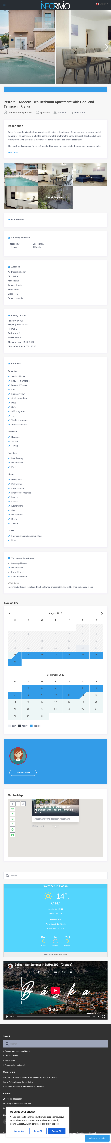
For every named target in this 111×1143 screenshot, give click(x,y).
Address (15, 266)
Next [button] (106, 48)
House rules (10, 1060)
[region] (37, 1122)
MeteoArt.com (60, 954)
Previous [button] (4, 48)
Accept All (56, 1131)
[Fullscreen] (103, 1016)
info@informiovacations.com (19, 1104)
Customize (19, 1131)
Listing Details (18, 315)
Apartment (45, 112)
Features (16, 363)
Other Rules (13, 583)
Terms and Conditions (22, 558)
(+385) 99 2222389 (14, 1099)
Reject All (38, 1131)
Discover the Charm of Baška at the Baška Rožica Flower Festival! (30, 1077)
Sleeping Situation (20, 237)
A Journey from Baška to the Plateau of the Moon (23, 1087)
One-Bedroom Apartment (20, 112)
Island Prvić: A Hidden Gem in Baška (18, 1082)
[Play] (7, 1016)
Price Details (17, 219)
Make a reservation (97, 1138)
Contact (92, 1133)
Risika (15, 276)
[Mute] (99, 1016)
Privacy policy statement (15, 1065)
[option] (27, 47)
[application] (55, 990)
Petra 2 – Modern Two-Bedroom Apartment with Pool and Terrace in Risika (54, 810)
